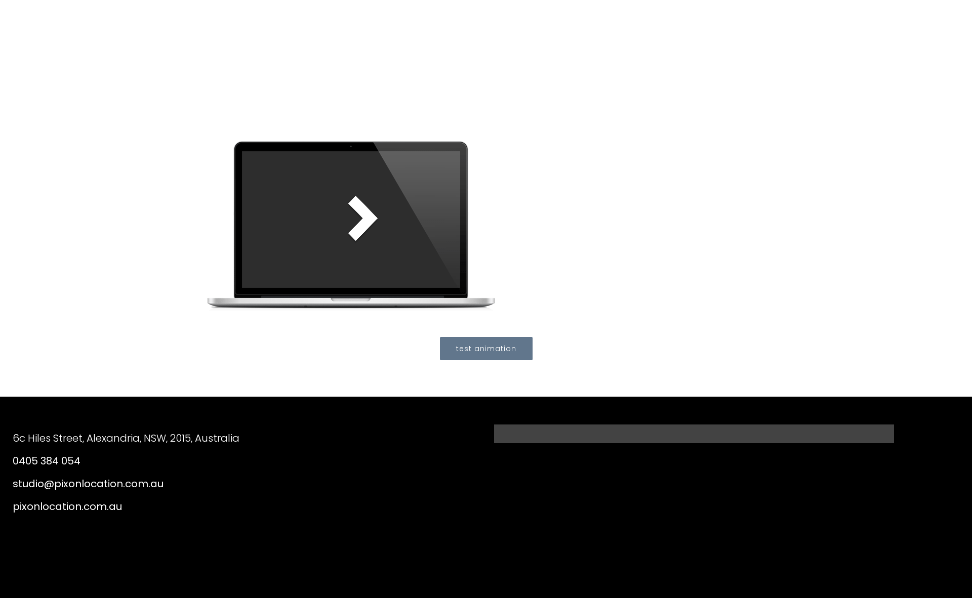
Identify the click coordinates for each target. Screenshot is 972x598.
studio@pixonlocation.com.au (88, 484)
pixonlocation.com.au (67, 506)
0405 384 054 (46, 461)
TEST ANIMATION (486, 349)
